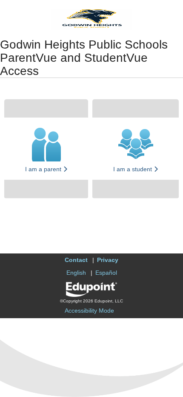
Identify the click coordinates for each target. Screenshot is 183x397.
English (76, 272)
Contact (76, 259)
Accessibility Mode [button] (89, 310)
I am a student (133, 169)
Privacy (107, 259)
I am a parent (44, 169)
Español (106, 272)
